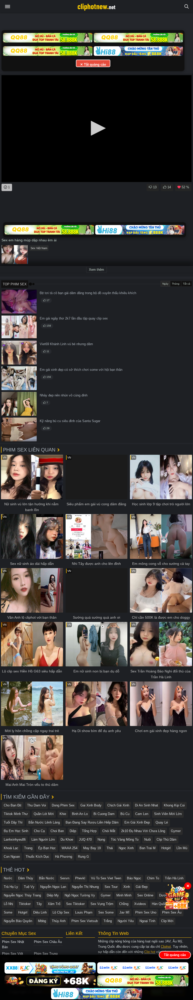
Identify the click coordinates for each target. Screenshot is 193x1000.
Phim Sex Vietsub (84, 921)
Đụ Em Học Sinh (16, 831)
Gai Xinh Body (91, 805)
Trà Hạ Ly (11, 887)
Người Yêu (126, 921)
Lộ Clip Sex (61, 912)
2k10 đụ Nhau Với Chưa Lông (143, 831)
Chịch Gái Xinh (118, 805)
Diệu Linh (40, 912)
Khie (63, 814)
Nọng (101, 839)
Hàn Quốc (159, 904)
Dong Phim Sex (63, 805)
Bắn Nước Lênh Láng (44, 822)
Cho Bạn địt (12, 805)
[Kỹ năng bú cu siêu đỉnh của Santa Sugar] (19, 429)
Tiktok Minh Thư (16, 814)
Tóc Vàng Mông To (124, 839)
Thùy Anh (59, 921)
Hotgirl (166, 848)
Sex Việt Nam (39, 248)
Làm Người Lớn (43, 839)
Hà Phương (63, 856)
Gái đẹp (142, 887)
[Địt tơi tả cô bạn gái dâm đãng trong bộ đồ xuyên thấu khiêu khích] (19, 301)
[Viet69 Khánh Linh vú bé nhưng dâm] (19, 353)
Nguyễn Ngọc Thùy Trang (22, 895)
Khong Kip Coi (174, 805)
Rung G (83, 856)
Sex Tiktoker (75, 904)
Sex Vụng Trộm (101, 904)
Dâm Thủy (25, 878)
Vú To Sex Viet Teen (106, 878)
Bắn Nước (46, 878)
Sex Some (106, 912)
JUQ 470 (85, 839)
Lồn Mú (181, 848)
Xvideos (140, 904)
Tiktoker (25, 904)
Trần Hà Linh (174, 878)
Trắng (108, 921)
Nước (8, 878)
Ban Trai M (147, 848)
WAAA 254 (69, 848)
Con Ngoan (12, 856)
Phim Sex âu (171, 912)
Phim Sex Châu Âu (48, 942)
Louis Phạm (83, 912)
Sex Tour (111, 887)
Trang (28, 848)
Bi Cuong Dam (104, 814)
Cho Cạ (39, 831)
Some (8, 912)
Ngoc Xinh (126, 848)
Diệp (73, 831)
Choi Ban (57, 831)
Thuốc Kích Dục (37, 856)
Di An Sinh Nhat (146, 805)
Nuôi (147, 839)
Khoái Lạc (11, 848)
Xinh (126, 887)
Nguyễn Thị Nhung (85, 887)
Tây (39, 904)
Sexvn (64, 878)
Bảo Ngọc (134, 878)
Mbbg (42, 921)
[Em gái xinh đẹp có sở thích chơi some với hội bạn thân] (19, 378)
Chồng (123, 904)
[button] (96, 128)
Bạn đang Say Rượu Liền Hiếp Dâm (92, 822)
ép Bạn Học (47, 848)
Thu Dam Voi (36, 805)
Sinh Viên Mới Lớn (168, 814)
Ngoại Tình (147, 921)
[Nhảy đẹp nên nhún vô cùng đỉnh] (19, 404)
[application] (96, 128)
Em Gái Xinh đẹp (137, 822)
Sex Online (145, 895)
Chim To (153, 878)
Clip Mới (167, 921)
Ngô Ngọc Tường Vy (80, 895)
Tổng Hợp (89, 831)
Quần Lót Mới (44, 814)
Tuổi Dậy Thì (13, 822)
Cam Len (141, 814)
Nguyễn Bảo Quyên (18, 921)
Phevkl (80, 878)
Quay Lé (162, 822)
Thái (110, 848)
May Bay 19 (92, 848)
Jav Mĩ (124, 912)
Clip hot (149, 952)
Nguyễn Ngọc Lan (53, 887)
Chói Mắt (108, 831)
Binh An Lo (80, 814)
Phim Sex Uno (145, 912)
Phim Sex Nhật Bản (13, 944)
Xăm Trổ (54, 904)
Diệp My (53, 895)
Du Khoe (67, 839)
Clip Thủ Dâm (166, 839)
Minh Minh (123, 895)
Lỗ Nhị (8, 904)
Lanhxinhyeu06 (15, 839)
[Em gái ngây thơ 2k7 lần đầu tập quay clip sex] (19, 327)
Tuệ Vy (29, 887)
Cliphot (166, 946)
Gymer (176, 831)
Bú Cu (124, 814)
